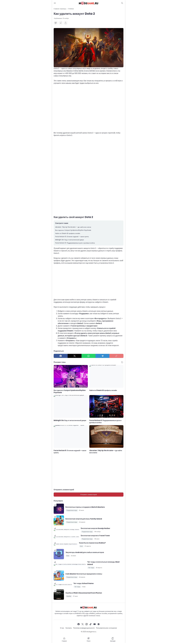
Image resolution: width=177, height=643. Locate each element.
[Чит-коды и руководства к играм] (88, 3)
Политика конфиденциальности (84, 628)
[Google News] (98, 624)
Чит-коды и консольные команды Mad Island (103, 563)
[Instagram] (86, 624)
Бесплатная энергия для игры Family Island (83, 519)
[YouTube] (94, 624)
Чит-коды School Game (83, 583)
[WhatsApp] (88, 356)
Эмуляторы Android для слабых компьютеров (84, 552)
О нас (62, 628)
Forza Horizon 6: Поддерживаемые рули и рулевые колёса (75, 243)
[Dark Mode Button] (122, 3)
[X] (75, 356)
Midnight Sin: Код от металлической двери (69, 240)
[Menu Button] (55, 3)
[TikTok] (90, 624)
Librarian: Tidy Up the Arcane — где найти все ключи (73, 227)
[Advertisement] (88, 109)
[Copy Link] (116, 356)
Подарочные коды (71, 510)
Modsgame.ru (91, 632)
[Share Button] (66, 23)
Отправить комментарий (88, 495)
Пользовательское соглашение (106, 628)
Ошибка (68, 596)
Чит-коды (91, 568)
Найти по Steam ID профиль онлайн (67, 233)
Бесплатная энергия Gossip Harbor (95, 528)
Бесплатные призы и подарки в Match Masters (85, 507)
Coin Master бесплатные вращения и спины (83, 574)
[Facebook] (61, 356)
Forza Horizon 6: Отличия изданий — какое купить (72, 237)
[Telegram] (102, 356)
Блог (81, 546)
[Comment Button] (56, 23)
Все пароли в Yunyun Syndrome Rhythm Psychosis (73, 230)
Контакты (69, 628)
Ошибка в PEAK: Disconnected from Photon (83, 593)
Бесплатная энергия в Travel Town (95, 535)
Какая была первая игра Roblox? (92, 543)
